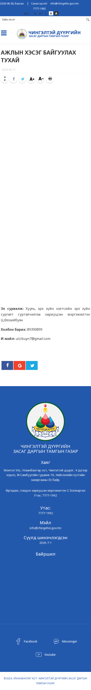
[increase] (31, 79)
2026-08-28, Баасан (12, 3)
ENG (26, 13)
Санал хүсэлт (39, 3)
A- (35, 13)
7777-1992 (39, 8)
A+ (41, 13)
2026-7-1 (45, 543)
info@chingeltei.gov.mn (64, 3)
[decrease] (40, 79)
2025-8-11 (9, 70)
